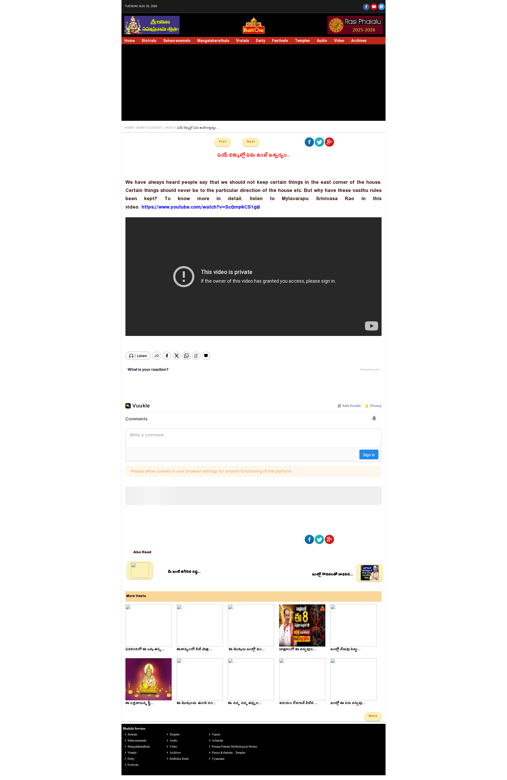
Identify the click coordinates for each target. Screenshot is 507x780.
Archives (359, 40)
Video (339, 40)
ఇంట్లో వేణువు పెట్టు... (345, 650)
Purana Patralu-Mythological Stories (234, 746)
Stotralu (149, 40)
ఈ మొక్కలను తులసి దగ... (196, 703)
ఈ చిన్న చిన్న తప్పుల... (245, 703)
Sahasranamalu (176, 40)
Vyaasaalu (218, 758)
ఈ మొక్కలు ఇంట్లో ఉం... (246, 650)
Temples (302, 40)
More (373, 716)
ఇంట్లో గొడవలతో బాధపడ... (332, 575)
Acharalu (217, 740)
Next (251, 142)
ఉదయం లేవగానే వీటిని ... (298, 703)
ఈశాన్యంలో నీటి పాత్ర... (194, 650)
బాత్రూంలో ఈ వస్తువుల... (297, 650)
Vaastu (216, 734)
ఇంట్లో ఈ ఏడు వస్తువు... (347, 703)
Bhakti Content (149, 127)
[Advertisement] (253, 84)
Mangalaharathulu (213, 40)
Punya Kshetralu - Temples (229, 752)
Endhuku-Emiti (179, 758)
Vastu (169, 127)
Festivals (280, 40)
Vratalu (242, 40)
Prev (223, 142)
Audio (322, 40)
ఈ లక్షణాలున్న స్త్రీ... (139, 703)
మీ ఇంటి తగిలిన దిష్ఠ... (184, 572)
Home (129, 40)
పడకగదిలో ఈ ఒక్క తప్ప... (145, 650)
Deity (260, 40)
